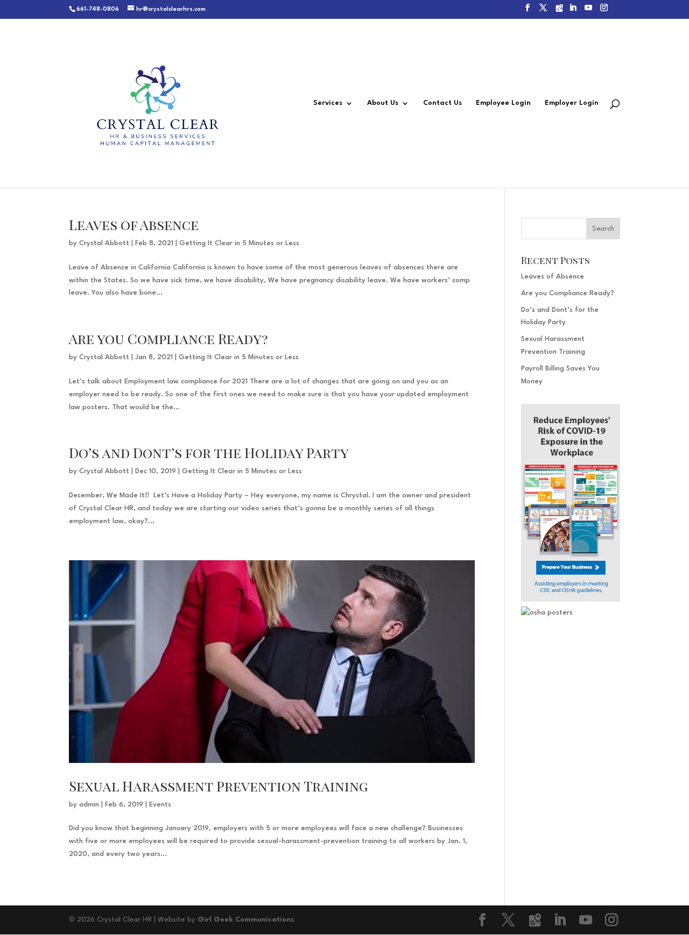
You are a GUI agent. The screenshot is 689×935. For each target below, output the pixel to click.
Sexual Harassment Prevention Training (218, 785)
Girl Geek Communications (246, 919)
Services (327, 102)
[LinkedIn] (572, 11)
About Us (382, 102)
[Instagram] (604, 11)
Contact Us (442, 102)
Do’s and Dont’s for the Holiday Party (209, 452)
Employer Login (572, 102)
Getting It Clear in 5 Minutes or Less (239, 243)
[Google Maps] (559, 11)
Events (160, 804)
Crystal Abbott (104, 243)
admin (89, 804)
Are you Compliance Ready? (168, 338)
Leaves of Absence (134, 224)
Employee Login (503, 102)
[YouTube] (588, 11)
